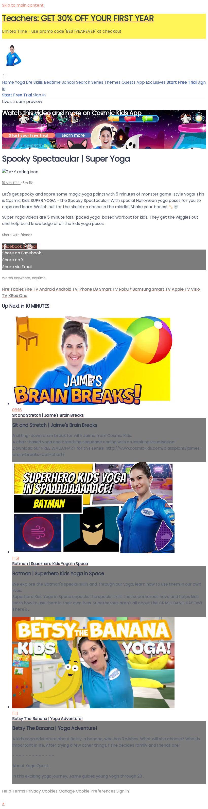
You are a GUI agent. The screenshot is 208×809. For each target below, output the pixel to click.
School (69, 82)
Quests (128, 82)
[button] (4, 75)
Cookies (50, 791)
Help (7, 791)
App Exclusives (151, 82)
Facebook (12, 246)
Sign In (39, 95)
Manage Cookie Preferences (87, 791)
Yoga (20, 82)
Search (83, 82)
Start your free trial (28, 135)
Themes (112, 82)
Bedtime (53, 82)
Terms (19, 791)
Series (97, 82)
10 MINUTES (11, 183)
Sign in (50, 145)
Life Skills (35, 82)
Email (32, 246)
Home (8, 82)
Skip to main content (23, 5)
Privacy (34, 791)
